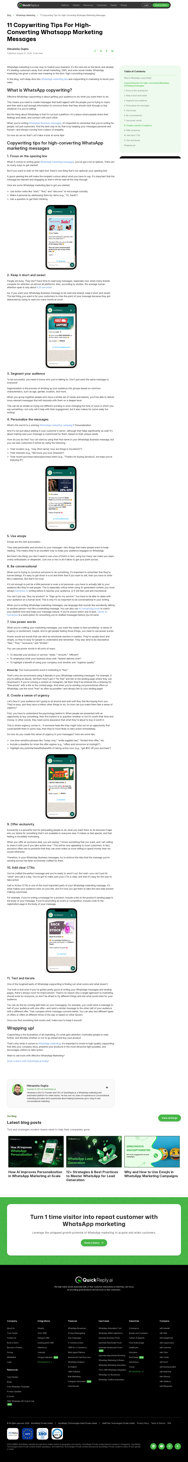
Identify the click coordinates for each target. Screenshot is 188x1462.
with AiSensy (165, 1376)
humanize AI (21, 590)
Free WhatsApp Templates (18, 1387)
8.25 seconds (44, 287)
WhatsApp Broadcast (77, 1328)
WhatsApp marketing (49, 1043)
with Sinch (164, 1362)
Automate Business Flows (109, 1338)
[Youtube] (161, 1446)
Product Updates (14, 1391)
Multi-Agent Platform (76, 1352)
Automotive (134, 1362)
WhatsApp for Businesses (109, 1375)
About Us (11, 1328)
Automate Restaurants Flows (110, 1349)
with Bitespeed (166, 1386)
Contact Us (11, 1338)
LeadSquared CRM (46, 1343)
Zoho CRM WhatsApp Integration (112, 1370)
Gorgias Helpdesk (48, 1357)
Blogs (9, 1382)
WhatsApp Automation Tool (110, 1328)
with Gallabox (165, 1381)
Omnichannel (73, 1386)
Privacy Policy (143, 1423)
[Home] (94, 1279)
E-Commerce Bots (75, 1343)
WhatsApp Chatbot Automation (111, 1379)
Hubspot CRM (43, 1338)
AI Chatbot (72, 1367)
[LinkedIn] (112, 51)
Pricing (10, 1352)
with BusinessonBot (168, 1367)
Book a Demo (13, 1343)
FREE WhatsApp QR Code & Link (20, 1402)
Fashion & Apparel (136, 1338)
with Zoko (164, 1352)
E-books (10, 1396)
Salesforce (42, 1347)
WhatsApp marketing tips (54, 79)
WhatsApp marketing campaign (56, 425)
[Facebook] (106, 51)
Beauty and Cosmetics (138, 1333)
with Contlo (164, 1357)
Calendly (41, 1352)
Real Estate (136, 1357)
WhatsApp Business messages (45, 123)
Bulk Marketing (74, 1376)
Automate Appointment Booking (112, 1355)
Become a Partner (14, 1347)
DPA (169, 1423)
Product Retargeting (76, 1333)
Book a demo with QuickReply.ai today (27, 1061)
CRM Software (74, 1372)
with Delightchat (166, 1338)
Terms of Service (158, 1423)
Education (133, 1352)
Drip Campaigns (74, 1338)
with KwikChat (165, 1372)
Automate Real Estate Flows (110, 1343)
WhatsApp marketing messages (57, 161)
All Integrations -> (45, 1362)
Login (9, 1362)
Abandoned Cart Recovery (79, 1357)
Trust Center (12, 1333)
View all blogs (169, 1117)
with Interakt (165, 1328)
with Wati (163, 1333)
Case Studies (12, 1377)
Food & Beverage (136, 1343)
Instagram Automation (79, 1381)
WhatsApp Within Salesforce (111, 1333)
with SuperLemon (167, 1343)
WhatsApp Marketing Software (111, 1360)
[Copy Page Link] (95, 51)
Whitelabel (11, 1357)
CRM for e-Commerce (77, 1347)
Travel (131, 1367)
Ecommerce (134, 1328)
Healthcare (133, 1347)
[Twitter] (100, 51)
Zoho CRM (42, 1333)
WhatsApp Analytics (76, 1362)
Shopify (41, 1328)
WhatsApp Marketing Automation (112, 1365)
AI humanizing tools (89, 608)
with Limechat (165, 1347)
